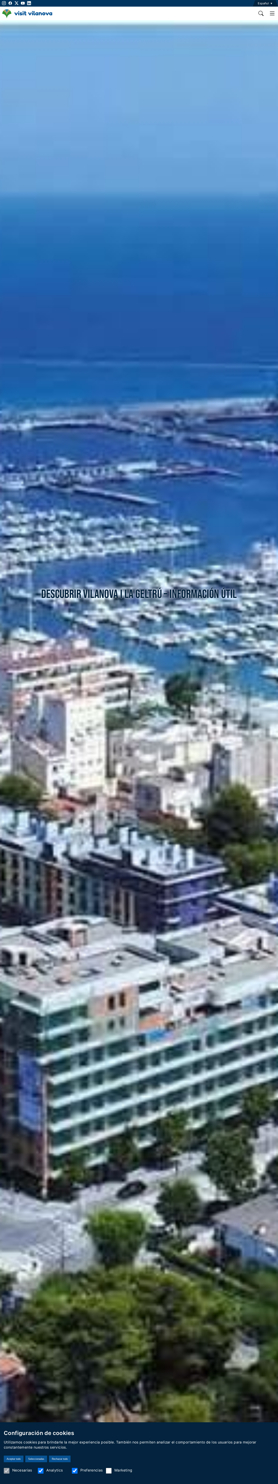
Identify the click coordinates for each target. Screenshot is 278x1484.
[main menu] (272, 13)
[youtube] (23, 3)
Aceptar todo (14, 1458)
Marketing (123, 1470)
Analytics (54, 1470)
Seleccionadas (36, 1458)
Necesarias (22, 1470)
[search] (261, 13)
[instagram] (3, 3)
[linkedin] (29, 3)
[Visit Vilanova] (27, 18)
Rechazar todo (60, 1458)
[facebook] (10, 3)
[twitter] (16, 3)
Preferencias (91, 1470)
